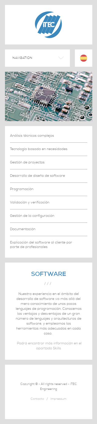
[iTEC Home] (48, 39)
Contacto (37, 399)
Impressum (58, 399)
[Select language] (83, 58)
